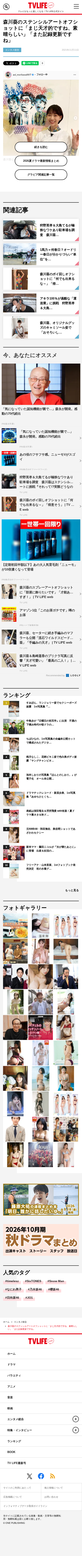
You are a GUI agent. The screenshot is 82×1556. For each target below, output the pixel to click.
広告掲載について (12, 1497)
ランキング (14, 1441)
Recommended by (55, 675)
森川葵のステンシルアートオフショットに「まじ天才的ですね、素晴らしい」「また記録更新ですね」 (42, 1327)
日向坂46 (13, 1297)
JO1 (30, 1297)
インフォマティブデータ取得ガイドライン (25, 1506)
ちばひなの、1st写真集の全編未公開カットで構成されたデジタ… (50, 740)
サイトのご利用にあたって (17, 1487)
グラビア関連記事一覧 (41, 174)
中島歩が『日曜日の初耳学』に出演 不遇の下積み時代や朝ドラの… (51, 722)
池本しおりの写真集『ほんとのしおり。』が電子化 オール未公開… (51, 776)
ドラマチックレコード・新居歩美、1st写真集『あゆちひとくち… (50, 794)
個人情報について (53, 1487)
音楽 (10, 1397)
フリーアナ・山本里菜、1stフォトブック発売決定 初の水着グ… (50, 866)
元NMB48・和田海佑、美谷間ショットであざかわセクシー (50, 830)
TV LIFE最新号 (16, 1463)
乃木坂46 (36, 1289)
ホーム (6, 1322)
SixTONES (34, 1281)
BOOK (11, 1452)
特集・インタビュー (19, 1430)
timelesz (13, 1281)
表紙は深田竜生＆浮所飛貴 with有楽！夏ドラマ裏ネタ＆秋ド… (50, 812)
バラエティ (14, 1375)
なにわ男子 (14, 1289)
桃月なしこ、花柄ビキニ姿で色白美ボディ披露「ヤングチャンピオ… (51, 758)
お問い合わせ (51, 1497)
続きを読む (41, 147)
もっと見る (72, 890)
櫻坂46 (54, 1289)
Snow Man (56, 1281)
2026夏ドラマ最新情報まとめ (41, 160)
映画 (10, 1408)
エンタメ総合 (20, 1322)
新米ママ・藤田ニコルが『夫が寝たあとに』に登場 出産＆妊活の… (51, 848)
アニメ (11, 1386)
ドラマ (11, 1364)
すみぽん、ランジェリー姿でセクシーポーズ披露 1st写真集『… (51, 704)
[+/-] (76, 1419)
